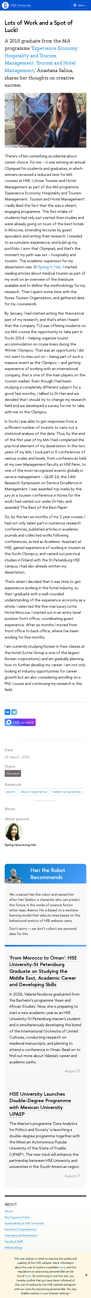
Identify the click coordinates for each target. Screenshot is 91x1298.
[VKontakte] (7, 712)
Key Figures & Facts (17, 1217)
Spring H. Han (49, 266)
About (11, 1204)
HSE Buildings (13, 1248)
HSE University (20, 5)
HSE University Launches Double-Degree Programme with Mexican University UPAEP (40, 1103)
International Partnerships (21, 1235)
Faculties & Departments (21, 1229)
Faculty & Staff (14, 1241)
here (62, 1267)
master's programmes (66, 791)
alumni (11, 791)
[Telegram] (14, 712)
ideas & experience (34, 791)
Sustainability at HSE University (24, 1223)
